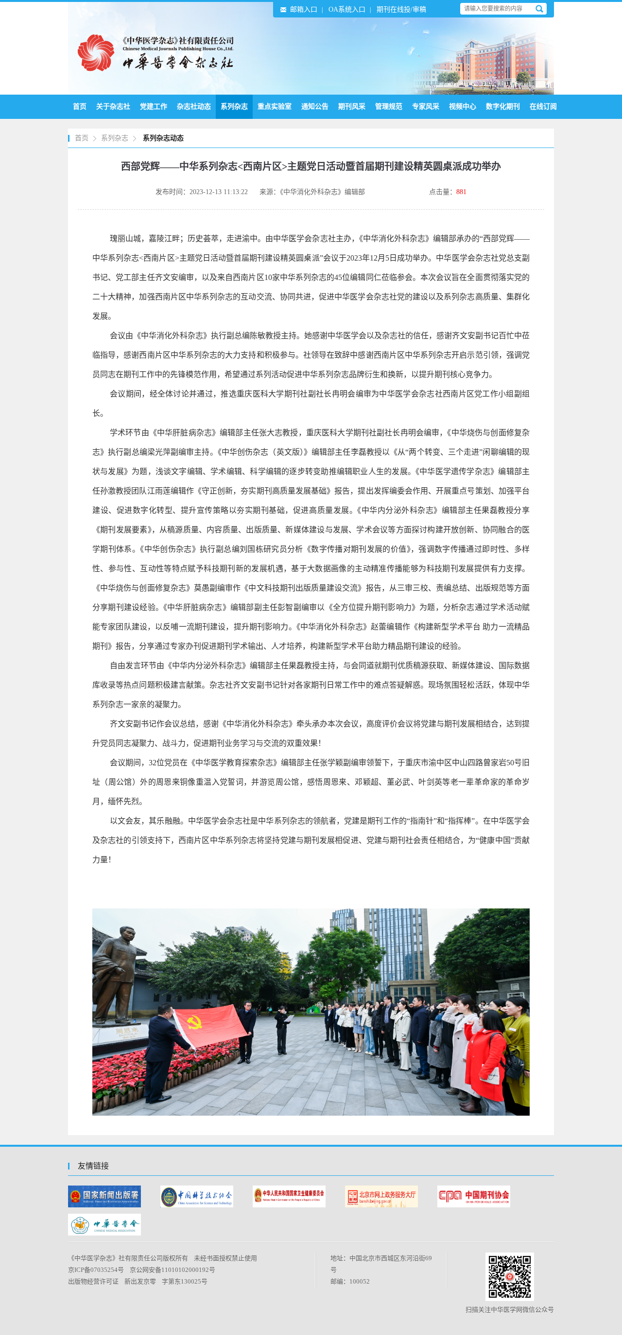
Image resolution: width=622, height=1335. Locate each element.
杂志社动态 (194, 106)
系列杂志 (234, 106)
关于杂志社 (113, 106)
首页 (79, 106)
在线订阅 (543, 106)
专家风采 (425, 106)
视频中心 (462, 106)
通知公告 (314, 106)
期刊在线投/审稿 (401, 9)
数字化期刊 (503, 106)
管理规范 (388, 106)
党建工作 (153, 106)
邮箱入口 (303, 9)
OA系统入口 (346, 9)
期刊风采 (351, 106)
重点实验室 (275, 106)
